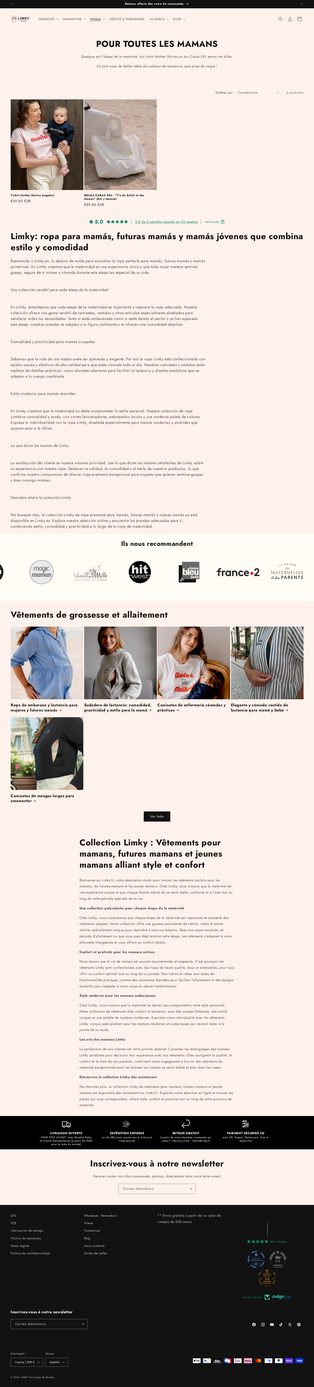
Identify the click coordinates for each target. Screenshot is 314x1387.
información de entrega (27, 1230)
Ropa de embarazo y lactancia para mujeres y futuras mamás (44, 708)
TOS (13, 1223)
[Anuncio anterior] (12, 4)
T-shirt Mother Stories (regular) (32, 195)
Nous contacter (94, 1246)
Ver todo (157, 816)
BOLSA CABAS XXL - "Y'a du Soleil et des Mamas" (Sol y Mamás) (114, 197)
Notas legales (20, 1246)
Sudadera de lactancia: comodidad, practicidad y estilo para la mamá (118, 708)
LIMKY (24, 1377)
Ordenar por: (224, 92)
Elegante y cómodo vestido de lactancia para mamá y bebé (259, 708)
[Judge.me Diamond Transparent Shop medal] (256, 1259)
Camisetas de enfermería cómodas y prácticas (191, 708)
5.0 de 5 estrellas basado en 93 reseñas (166, 221)
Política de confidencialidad (30, 1253)
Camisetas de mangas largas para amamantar (42, 799)
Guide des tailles (95, 1253)
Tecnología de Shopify (41, 1377)
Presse (88, 1223)
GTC (14, 1215)
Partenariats (92, 1230)
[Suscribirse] (190, 1189)
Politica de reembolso (26, 1238)
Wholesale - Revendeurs (100, 1215)
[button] (48, 19)
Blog (87, 1238)
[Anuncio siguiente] (302, 4)
